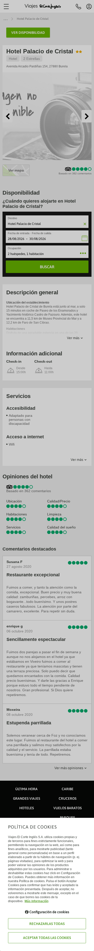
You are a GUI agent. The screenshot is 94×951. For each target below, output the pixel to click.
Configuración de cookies (49, 912)
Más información (36, 901)
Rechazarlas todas (47, 924)
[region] (47, 475)
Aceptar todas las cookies (47, 938)
